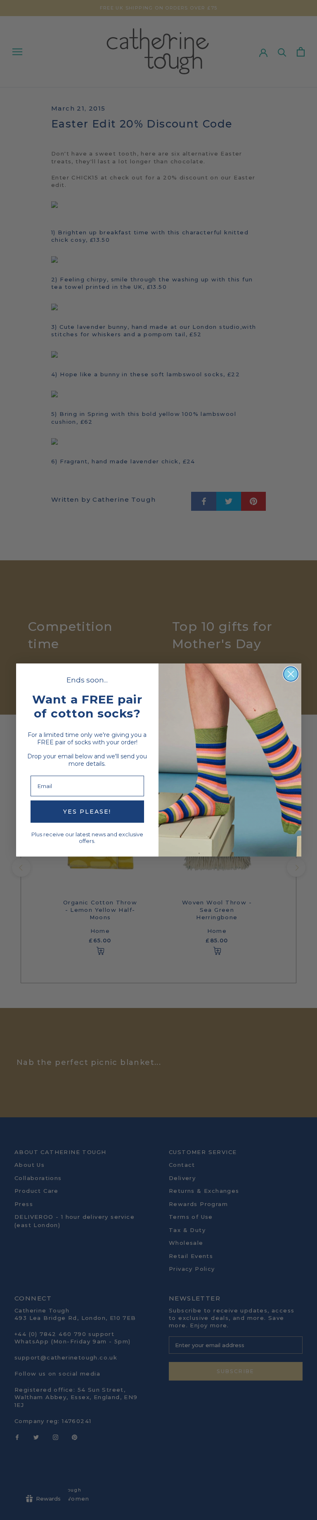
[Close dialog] (291, 674)
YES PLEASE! (87, 811)
